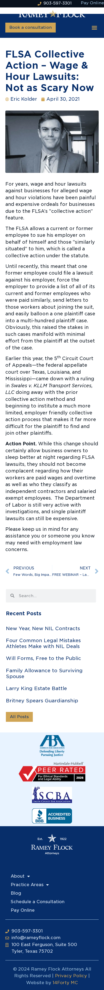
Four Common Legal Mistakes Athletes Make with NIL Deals (43, 643)
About (18, 876)
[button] (94, 27)
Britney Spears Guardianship (42, 700)
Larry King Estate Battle (36, 688)
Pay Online (23, 910)
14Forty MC (65, 982)
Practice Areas (27, 884)
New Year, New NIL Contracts (43, 628)
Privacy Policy (71, 975)
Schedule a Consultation (38, 901)
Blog (16, 893)
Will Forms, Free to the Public (43, 658)
